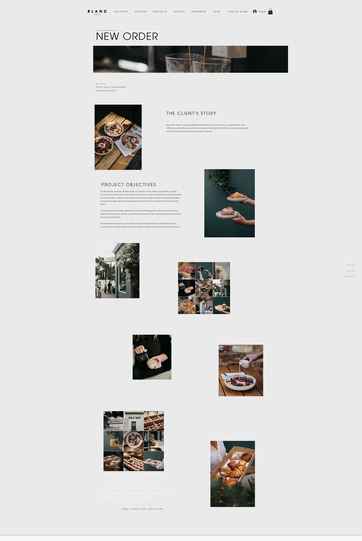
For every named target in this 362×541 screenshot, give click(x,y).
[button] (270, 11)
